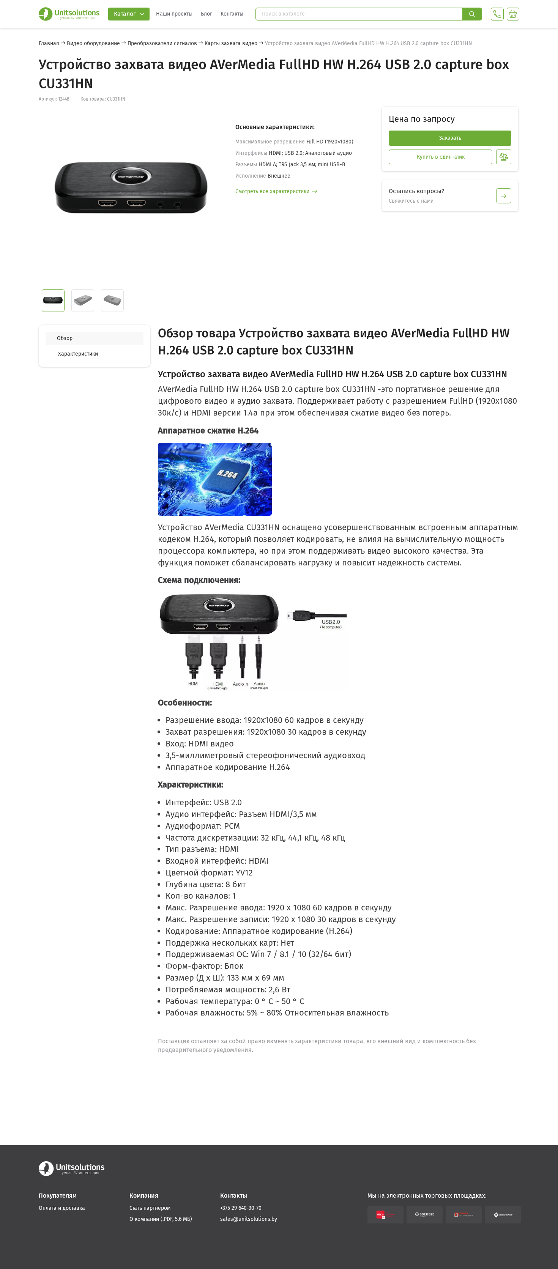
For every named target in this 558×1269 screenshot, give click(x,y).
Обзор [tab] (65, 338)
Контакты (232, 14)
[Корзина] (513, 14)
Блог (206, 14)
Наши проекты (174, 14)
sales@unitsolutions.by (248, 1219)
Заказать (450, 138)
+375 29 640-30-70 (241, 1208)
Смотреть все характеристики (272, 191)
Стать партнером (149, 1208)
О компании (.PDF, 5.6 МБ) (160, 1219)
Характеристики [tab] (78, 354)
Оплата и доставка (62, 1208)
